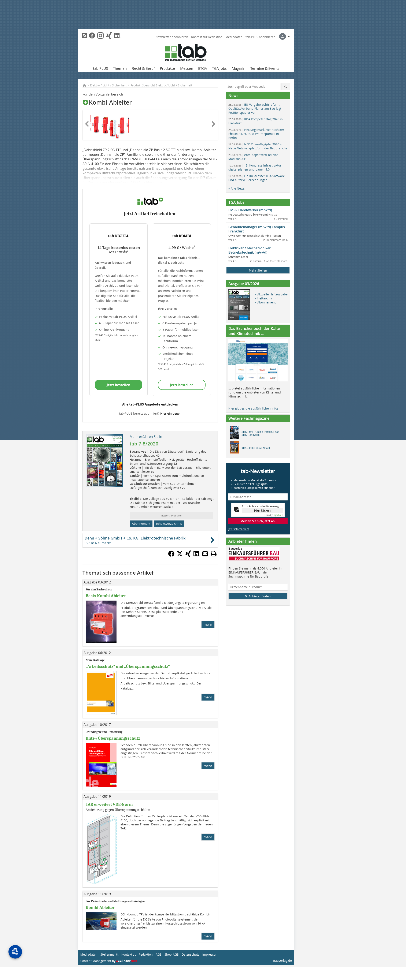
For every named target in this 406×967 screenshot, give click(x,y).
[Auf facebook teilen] (171, 555)
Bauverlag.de (282, 961)
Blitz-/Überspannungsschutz (113, 738)
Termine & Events (264, 68)
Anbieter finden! (260, 596)
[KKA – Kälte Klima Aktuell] (235, 448)
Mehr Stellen (258, 270)
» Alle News (236, 188)
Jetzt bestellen (118, 385)
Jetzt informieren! (238, 529)
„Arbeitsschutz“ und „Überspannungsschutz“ (128, 666)
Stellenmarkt (109, 954)
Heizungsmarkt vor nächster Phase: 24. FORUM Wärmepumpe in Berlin (256, 134)
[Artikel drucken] (213, 553)
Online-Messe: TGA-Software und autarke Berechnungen (256, 178)
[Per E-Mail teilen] (205, 553)
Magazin (238, 68)
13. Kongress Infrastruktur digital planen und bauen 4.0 (254, 167)
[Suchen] (285, 86)
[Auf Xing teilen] (188, 555)
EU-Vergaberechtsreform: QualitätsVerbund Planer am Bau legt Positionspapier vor (254, 108)
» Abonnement (265, 302)
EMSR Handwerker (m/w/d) (250, 210)
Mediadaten (234, 37)
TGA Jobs (219, 68)
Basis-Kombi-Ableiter (106, 595)
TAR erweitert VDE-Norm (109, 804)
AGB (159, 954)
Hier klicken (262, 510)
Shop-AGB (172, 954)
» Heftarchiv (263, 298)
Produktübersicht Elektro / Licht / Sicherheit (161, 85)
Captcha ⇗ (274, 515)
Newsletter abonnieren (171, 37)
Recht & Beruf (143, 68)
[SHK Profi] (235, 433)
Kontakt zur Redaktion (206, 37)
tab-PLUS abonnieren (261, 37)
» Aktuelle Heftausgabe (271, 294)
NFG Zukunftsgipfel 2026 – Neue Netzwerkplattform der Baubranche (257, 146)
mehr (208, 624)
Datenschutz (190, 954)
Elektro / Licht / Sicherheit (108, 85)
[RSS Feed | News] (84, 35)
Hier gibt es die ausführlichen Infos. (253, 408)
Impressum (210, 954)
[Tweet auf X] (180, 555)
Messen (186, 68)
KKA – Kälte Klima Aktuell (255, 448)
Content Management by (98, 961)
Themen (120, 68)
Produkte (167, 68)
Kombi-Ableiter (100, 907)
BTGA (202, 68)
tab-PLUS (100, 68)
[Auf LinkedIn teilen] (196, 555)
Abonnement (141, 524)
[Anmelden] (284, 36)
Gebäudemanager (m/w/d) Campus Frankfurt (256, 229)
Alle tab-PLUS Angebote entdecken (150, 404)
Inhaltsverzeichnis (169, 524)
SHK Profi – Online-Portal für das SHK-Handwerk (260, 433)
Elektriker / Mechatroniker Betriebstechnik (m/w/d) (249, 250)
